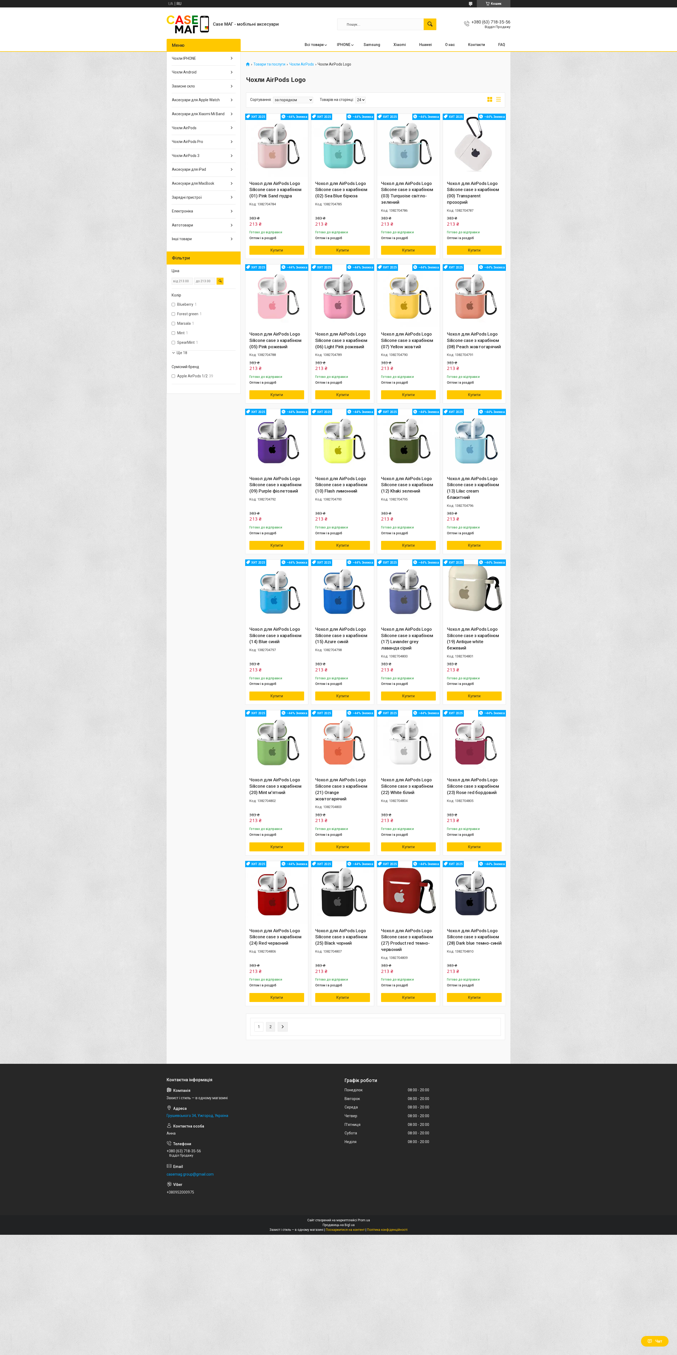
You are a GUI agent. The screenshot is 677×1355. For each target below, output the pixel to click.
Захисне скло (183, 86)
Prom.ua (364, 1220)
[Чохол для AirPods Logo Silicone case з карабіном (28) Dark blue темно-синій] (474, 892)
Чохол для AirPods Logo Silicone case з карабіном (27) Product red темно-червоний (407, 940)
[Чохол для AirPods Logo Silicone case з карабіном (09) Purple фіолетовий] (276, 440)
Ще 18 (182, 353)
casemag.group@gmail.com (190, 1174)
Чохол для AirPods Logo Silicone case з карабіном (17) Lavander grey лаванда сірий (407, 639)
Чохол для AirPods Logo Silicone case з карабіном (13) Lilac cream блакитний (473, 488)
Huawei (425, 45)
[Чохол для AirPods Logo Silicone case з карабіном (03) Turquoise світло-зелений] (408, 145)
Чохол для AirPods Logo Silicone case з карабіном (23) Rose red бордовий (473, 786)
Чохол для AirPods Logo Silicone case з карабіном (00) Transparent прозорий (473, 193)
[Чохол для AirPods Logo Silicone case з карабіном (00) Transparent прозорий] (474, 145)
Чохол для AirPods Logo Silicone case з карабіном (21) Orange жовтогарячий (341, 789)
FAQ (501, 45)
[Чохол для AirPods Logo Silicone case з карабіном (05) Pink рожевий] (276, 295)
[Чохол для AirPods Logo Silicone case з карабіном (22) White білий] (408, 741)
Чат (658, 1341)
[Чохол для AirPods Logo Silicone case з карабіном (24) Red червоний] (276, 892)
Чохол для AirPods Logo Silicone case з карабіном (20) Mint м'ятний (275, 786)
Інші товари (182, 239)
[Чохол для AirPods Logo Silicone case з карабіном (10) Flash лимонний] (342, 440)
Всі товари (314, 45)
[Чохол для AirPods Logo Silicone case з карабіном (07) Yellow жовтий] (408, 295)
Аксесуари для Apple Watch (196, 100)
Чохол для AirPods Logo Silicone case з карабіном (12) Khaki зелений (407, 485)
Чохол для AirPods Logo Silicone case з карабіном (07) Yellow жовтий (407, 340)
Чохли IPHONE (184, 58)
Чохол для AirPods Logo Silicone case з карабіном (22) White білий (407, 786)
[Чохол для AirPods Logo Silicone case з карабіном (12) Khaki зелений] (408, 440)
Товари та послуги (269, 64)
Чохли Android (184, 72)
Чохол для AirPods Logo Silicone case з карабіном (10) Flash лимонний (341, 485)
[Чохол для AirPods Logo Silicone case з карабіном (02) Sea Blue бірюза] (342, 145)
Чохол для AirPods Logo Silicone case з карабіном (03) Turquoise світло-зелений (407, 193)
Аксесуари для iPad (189, 169)
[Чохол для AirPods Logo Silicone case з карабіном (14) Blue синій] (276, 591)
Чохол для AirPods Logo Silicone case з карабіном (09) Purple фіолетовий (275, 485)
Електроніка (182, 211)
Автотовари (182, 225)
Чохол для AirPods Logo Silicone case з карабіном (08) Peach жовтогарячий (474, 340)
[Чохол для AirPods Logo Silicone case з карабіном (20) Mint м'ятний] (276, 741)
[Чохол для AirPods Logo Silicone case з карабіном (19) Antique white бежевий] (474, 591)
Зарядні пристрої (187, 197)
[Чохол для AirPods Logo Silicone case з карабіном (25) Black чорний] (342, 892)
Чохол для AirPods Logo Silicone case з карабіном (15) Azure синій (341, 635)
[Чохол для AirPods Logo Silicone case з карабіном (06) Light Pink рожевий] (342, 295)
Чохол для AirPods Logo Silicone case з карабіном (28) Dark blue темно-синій (474, 937)
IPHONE (343, 45)
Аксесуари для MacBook (193, 183)
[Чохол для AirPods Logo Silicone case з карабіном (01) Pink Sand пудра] (276, 145)
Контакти (476, 45)
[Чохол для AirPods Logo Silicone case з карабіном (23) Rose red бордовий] (474, 741)
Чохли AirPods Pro (187, 142)
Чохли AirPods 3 (185, 156)
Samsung (372, 45)
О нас (450, 45)
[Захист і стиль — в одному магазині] (188, 24)
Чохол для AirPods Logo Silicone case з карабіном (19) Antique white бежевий (473, 639)
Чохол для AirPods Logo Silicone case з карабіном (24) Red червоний (275, 937)
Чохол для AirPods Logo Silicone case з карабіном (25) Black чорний (341, 937)
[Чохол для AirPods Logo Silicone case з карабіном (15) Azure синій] (342, 591)
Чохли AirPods (301, 64)
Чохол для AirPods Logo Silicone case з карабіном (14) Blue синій (275, 635)
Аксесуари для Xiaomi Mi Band (198, 114)
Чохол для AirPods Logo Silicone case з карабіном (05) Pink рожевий (275, 340)
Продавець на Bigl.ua (339, 1225)
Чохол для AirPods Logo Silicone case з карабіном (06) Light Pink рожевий (341, 340)
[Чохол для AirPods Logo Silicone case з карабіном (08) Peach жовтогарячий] (474, 295)
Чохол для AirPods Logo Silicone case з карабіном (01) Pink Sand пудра (275, 190)
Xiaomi (400, 45)
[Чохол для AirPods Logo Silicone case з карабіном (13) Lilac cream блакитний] (474, 440)
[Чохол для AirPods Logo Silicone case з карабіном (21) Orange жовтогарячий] (342, 741)
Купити (277, 250)
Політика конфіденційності (387, 1230)
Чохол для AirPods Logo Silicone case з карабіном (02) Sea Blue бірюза (341, 190)
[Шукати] (430, 24)
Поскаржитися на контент (345, 1230)
